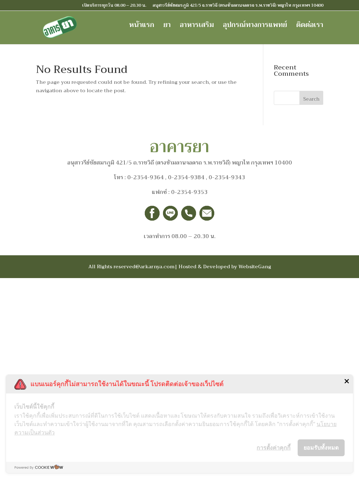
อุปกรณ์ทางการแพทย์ (255, 26)
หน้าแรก (141, 26)
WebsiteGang (254, 266)
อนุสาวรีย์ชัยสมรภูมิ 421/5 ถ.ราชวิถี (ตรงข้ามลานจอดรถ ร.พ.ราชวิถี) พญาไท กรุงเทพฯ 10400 (238, 6)
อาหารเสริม (197, 26)
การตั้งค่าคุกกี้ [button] (274, 447)
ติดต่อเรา (309, 26)
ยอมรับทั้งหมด (321, 447)
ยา (167, 26)
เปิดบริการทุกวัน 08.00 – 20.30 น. (114, 6)
